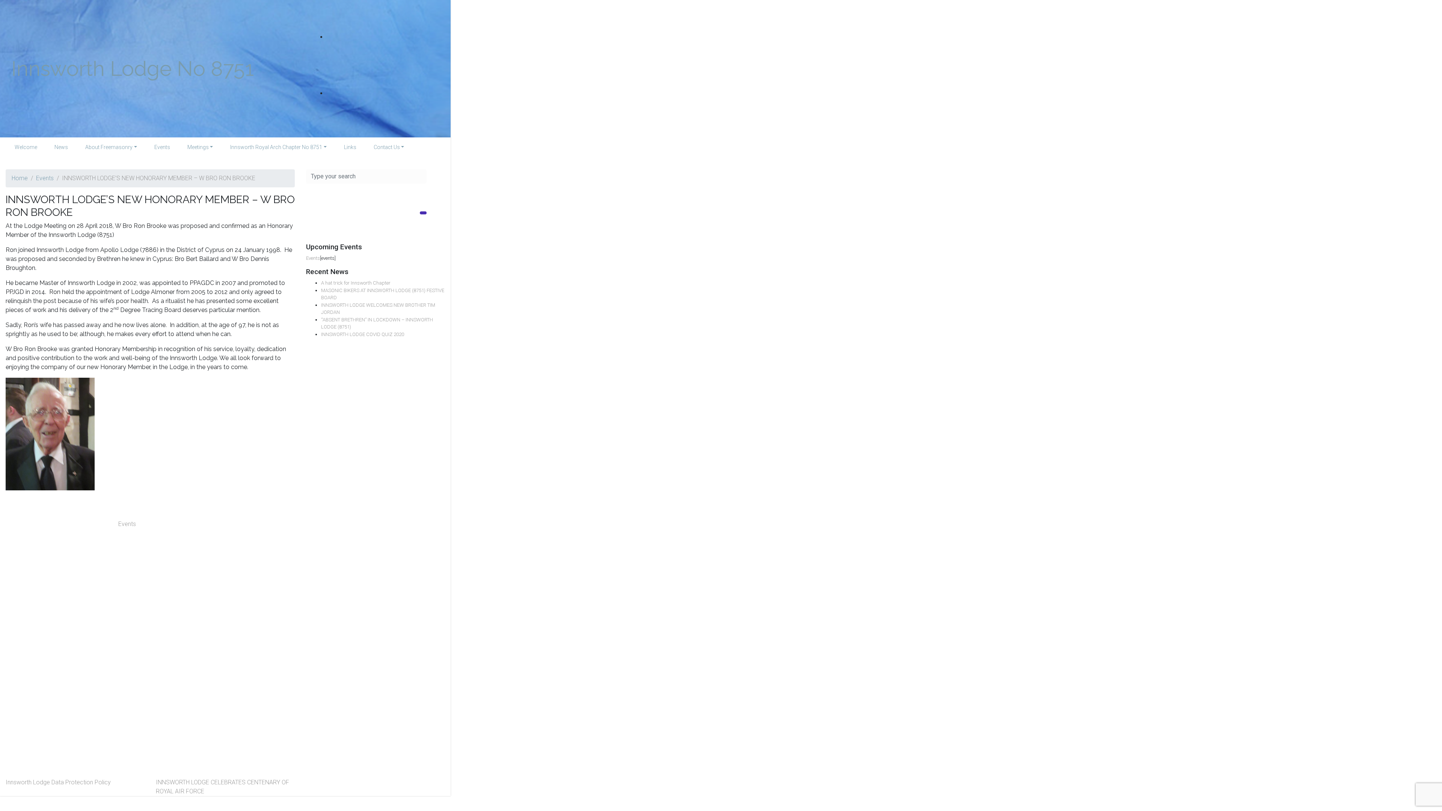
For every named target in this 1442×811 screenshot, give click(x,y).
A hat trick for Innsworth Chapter (356, 283)
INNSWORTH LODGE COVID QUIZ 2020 (362, 334)
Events (45, 178)
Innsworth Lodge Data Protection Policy (58, 782)
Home (20, 178)
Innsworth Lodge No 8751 (132, 68)
